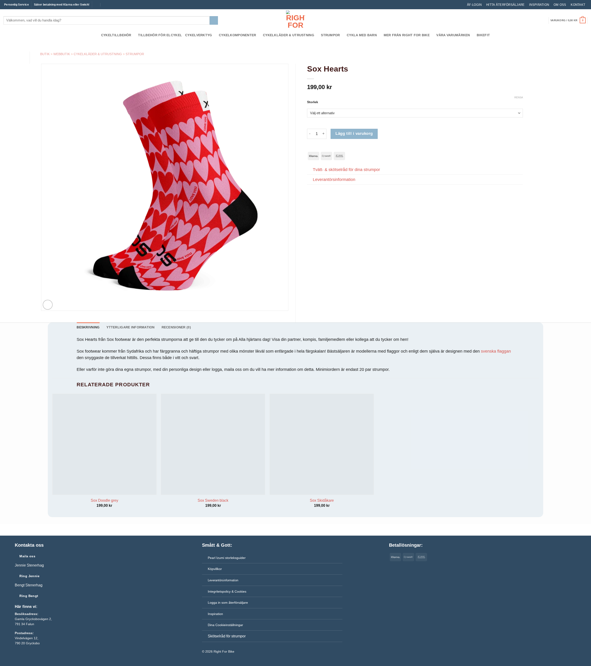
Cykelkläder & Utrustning (288, 35)
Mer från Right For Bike (407, 35)
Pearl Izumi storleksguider (227, 558)
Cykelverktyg (198, 35)
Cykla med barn (362, 35)
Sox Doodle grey (104, 500)
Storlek (312, 102)
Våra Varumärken (453, 35)
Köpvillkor (215, 569)
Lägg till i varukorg (354, 133)
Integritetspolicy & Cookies (227, 591)
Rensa (518, 97)
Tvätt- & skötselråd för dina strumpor (346, 169)
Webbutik (61, 54)
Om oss (560, 4)
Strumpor (330, 35)
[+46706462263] (105, 4)
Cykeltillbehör (116, 35)
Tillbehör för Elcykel (160, 35)
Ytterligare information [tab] (130, 327)
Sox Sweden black (213, 500)
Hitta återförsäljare (505, 4)
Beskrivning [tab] (88, 327)
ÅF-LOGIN (474, 4)
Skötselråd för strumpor (227, 636)
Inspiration (539, 4)
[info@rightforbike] (96, 4)
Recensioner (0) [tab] (176, 327)
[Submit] (214, 20)
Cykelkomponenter (237, 35)
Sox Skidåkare (322, 500)
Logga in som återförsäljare (228, 602)
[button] (567, 21)
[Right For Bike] (295, 19)
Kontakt (578, 4)
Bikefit (483, 35)
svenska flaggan (496, 351)
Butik (45, 54)
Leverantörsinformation (334, 179)
